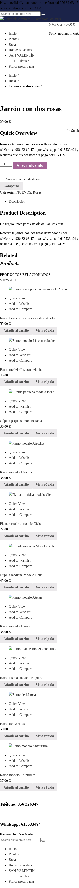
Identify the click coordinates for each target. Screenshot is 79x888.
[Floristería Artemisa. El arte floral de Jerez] (30, 19)
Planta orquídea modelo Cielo (20, 523)
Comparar (11, 186)
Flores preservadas (21, 881)
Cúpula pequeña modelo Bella (21, 421)
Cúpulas (23, 876)
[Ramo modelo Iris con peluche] (39, 341)
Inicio (13, 75)
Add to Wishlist (19, 304)
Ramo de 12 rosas (12, 724)
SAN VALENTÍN (22, 871)
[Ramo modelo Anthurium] (39, 746)
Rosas (13, 81)
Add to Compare (20, 309)
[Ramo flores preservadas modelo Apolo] (39, 289)
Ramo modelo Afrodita (16, 472)
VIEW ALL (8, 280)
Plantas (14, 854)
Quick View (17, 298)
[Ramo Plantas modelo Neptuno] (39, 649)
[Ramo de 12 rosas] (39, 695)
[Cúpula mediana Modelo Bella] (39, 546)
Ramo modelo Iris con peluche (21, 369)
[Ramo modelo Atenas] (39, 597)
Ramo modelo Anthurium (17, 775)
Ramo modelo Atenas (15, 626)
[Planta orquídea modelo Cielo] (39, 495)
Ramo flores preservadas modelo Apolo (27, 318)
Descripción (17, 201)
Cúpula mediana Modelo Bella (21, 575)
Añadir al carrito (30, 165)
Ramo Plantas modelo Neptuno (21, 678)
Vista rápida (45, 330)
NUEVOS (23, 192)
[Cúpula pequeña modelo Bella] (39, 392)
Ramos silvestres (20, 865)
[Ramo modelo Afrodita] (39, 443)
